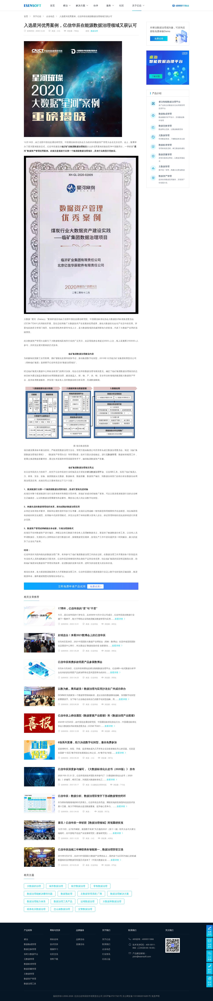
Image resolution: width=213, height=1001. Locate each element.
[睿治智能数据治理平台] (32, 5)
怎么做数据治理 (62, 909)
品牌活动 (80, 939)
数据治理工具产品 (63, 901)
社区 (121, 5)
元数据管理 (111, 454)
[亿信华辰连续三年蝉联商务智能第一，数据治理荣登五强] (39, 857)
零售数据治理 (100, 886)
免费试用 (95, 586)
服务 (108, 5)
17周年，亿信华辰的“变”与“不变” (77, 608)
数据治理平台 (97, 471)
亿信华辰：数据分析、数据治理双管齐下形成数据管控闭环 (92, 796)
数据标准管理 (30, 963)
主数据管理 (29, 973)
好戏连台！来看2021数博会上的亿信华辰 (81, 635)
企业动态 (50, 16)
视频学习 (54, 949)
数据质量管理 (30, 968)
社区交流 (54, 953)
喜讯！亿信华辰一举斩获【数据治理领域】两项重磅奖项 (90, 822)
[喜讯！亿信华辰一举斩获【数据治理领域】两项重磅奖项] (39, 830)
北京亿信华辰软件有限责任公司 (88, 995)
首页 (52, 5)
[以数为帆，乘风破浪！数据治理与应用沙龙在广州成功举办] (39, 696)
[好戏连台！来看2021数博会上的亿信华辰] (39, 643)
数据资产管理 (30, 978)
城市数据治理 (56, 886)
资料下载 (54, 958)
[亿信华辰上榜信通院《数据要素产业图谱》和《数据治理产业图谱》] (39, 723)
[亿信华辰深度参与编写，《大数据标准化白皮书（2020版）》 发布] (39, 777)
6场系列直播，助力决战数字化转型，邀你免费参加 (87, 742)
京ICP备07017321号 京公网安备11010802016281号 (127, 995)
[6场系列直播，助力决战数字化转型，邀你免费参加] (39, 750)
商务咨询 (54, 939)
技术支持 (54, 944)
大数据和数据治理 (112, 901)
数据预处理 (66, 893)
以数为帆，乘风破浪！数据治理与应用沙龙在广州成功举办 (92, 689)
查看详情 (119, 618)
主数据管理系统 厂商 (91, 893)
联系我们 (106, 944)
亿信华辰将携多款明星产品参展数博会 (80, 662)
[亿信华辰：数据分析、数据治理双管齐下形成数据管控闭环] (39, 803)
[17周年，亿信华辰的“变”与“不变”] (39, 616)
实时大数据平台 (31, 953)
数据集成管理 (30, 944)
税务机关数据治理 (36, 909)
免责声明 (155, 995)
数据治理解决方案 (119, 893)
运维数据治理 (87, 901)
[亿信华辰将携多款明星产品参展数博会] (39, 669)
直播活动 (80, 944)
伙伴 (95, 5)
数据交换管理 (30, 949)
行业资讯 (106, 953)
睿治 (65, 5)
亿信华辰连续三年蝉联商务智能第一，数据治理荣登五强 (90, 849)
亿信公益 (106, 958)
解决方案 (80, 5)
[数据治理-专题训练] (167, 68)
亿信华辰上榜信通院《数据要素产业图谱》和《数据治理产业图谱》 (97, 715)
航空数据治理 (78, 886)
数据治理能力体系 (36, 901)
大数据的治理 (34, 886)
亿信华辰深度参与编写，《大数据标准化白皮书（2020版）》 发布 (96, 769)
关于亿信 (136, 5)
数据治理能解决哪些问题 (39, 893)
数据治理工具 (30, 983)
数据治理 (94, 31)
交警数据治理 (85, 909)
